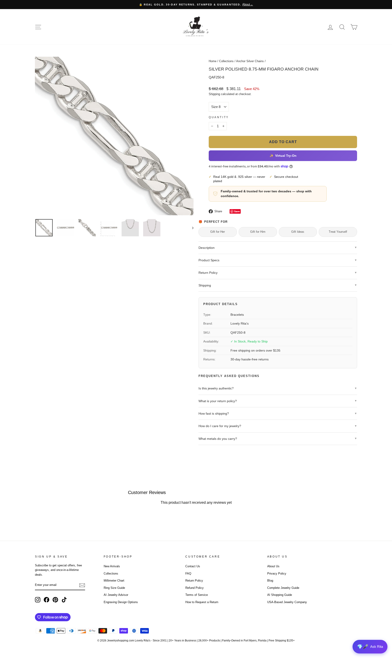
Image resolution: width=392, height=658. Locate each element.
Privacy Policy (276, 573)
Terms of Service (196, 595)
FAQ (188, 573)
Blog (270, 580)
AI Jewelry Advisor (116, 595)
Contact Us (192, 566)
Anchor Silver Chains (250, 61)
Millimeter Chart (114, 580)
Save (237, 211)
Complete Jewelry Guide (283, 588)
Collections (226, 61)
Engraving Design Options (121, 602)
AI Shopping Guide (279, 595)
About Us (273, 566)
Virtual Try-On (282, 156)
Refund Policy (194, 588)
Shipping (214, 94)
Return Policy (194, 580)
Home (212, 61)
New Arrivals (112, 566)
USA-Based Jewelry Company (287, 602)
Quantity (219, 117)
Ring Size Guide (114, 588)
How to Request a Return (201, 602)
